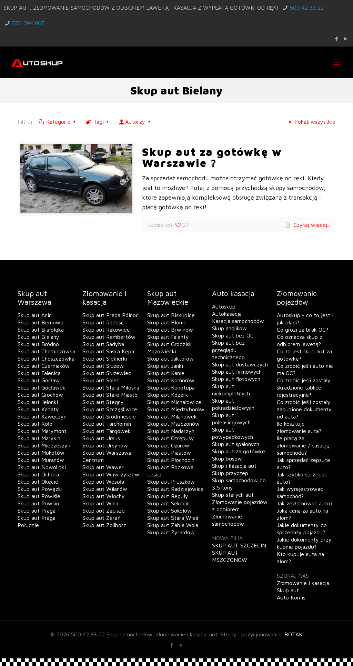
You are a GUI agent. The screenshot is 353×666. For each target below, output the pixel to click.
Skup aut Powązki (40, 489)
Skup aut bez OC (233, 335)
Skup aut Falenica (39, 373)
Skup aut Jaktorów (170, 358)
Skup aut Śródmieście (109, 416)
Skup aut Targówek (106, 431)
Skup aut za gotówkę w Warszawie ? (212, 157)
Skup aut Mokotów (41, 453)
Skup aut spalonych (235, 444)
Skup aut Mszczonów (173, 424)
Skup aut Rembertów (108, 337)
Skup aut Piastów (169, 453)
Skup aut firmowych (237, 372)
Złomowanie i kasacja (303, 583)
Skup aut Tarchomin (106, 424)
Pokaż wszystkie (314, 122)
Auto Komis (291, 597)
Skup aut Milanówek (172, 416)
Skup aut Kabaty (38, 409)
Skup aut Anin (35, 315)
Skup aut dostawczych (240, 364)
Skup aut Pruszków (171, 481)
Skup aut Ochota (38, 474)
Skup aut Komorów (170, 380)
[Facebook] (336, 39)
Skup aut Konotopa (171, 387)
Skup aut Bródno (38, 344)
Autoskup (223, 306)
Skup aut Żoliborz (104, 525)
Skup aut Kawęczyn (42, 416)
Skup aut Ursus (101, 438)
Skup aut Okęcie (38, 481)
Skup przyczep (230, 473)
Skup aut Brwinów (170, 329)
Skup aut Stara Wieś (172, 518)
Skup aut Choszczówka (46, 358)
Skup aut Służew (103, 366)
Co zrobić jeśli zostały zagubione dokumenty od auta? (304, 409)
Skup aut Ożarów (168, 445)
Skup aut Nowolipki (42, 467)
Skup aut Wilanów (104, 489)
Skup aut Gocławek (41, 387)
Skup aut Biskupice (171, 315)
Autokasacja (227, 314)
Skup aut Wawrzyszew (110, 474)
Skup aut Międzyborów (175, 409)
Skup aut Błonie (166, 322)
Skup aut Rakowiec (106, 329)
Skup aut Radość (103, 322)
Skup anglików (229, 328)
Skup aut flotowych (236, 379)
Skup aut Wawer (103, 467)
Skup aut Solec (100, 380)
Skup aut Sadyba (103, 344)
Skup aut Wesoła (103, 481)
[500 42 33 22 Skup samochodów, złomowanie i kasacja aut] (36, 62)
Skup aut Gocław (39, 380)
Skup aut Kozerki (168, 395)
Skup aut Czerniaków (44, 366)
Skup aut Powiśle (39, 496)
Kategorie (58, 122)
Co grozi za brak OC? (302, 329)
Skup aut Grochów (40, 395)
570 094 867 (28, 23)
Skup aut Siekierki (104, 358)
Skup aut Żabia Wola (172, 525)
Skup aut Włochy (103, 496)
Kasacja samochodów (238, 321)
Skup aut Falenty (168, 337)
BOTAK (293, 634)
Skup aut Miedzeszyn (44, 445)
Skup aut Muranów (41, 460)
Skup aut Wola (100, 503)
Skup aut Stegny (103, 402)
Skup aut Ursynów (105, 445)
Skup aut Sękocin (168, 503)
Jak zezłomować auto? (305, 503)
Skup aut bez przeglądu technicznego (228, 350)
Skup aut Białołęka (41, 329)
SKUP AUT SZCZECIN (239, 545)
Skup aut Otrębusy (170, 438)
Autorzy (135, 122)
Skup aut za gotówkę (238, 451)
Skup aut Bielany (38, 337)
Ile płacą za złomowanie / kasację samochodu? (303, 445)
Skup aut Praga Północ (110, 315)
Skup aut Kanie (165, 373)
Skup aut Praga (37, 510)
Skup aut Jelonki (38, 402)
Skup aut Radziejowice (175, 489)
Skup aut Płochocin (170, 460)
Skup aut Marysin (39, 438)
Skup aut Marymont (42, 431)
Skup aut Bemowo (40, 322)
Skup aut (288, 590)
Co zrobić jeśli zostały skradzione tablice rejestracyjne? (304, 387)
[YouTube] (346, 39)
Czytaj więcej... (311, 225)
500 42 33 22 (307, 7)
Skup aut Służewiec (106, 373)
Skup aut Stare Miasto (110, 395)
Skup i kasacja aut (234, 466)
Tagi (98, 122)
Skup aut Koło (35, 424)
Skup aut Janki (165, 366)
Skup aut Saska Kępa (108, 351)
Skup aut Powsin (38, 503)
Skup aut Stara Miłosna (110, 387)
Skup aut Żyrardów (171, 532)
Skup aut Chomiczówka (46, 351)
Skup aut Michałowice (174, 402)
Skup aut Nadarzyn (170, 431)
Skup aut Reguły (167, 496)
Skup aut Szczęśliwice (109, 409)
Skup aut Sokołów (169, 510)
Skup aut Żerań (101, 518)
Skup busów (227, 458)
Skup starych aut (233, 495)
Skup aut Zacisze (103, 510)
